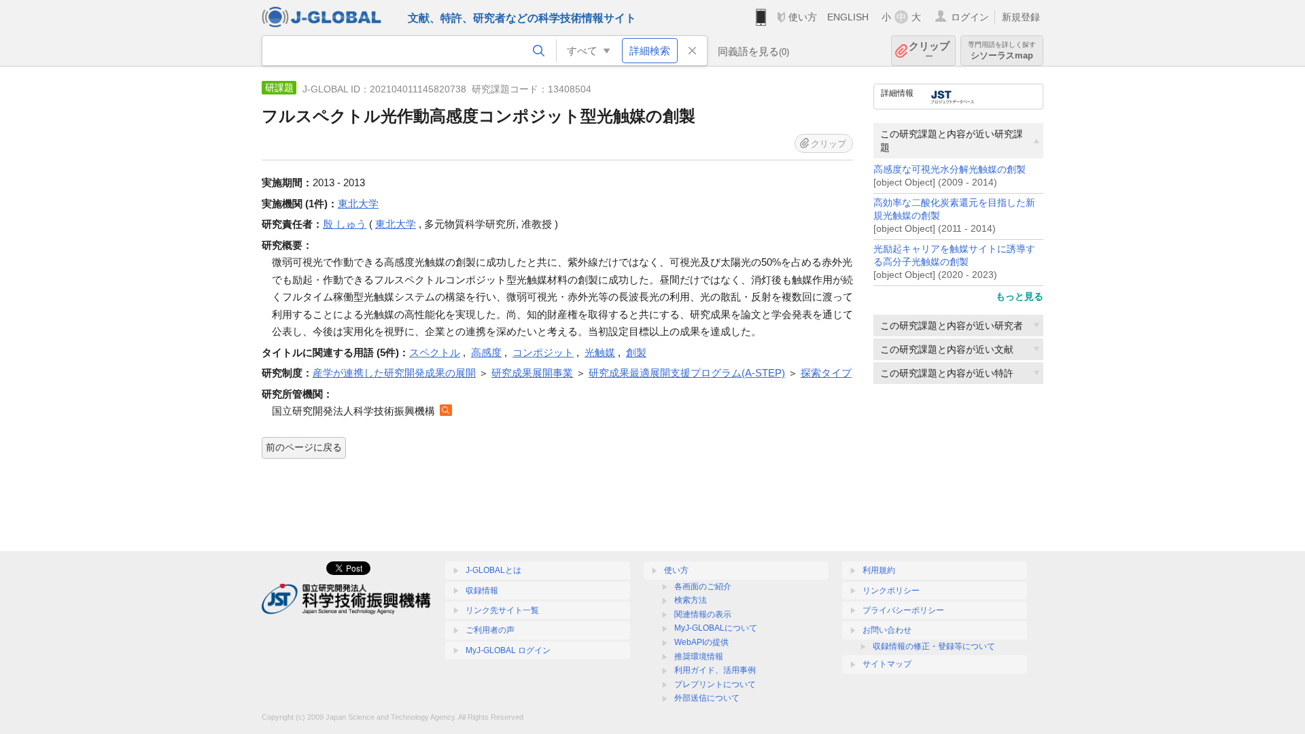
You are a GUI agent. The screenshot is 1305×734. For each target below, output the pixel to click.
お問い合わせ (887, 630)
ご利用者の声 (490, 630)
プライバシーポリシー (903, 610)
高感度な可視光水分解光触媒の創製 (949, 169)
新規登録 (1021, 17)
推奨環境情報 (698, 656)
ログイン (970, 17)
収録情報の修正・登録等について (934, 646)
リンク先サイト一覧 (502, 610)
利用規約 (879, 570)
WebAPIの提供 (701, 642)
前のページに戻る (304, 447)
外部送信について (707, 698)
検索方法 (690, 600)
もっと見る (1019, 296)
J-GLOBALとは (493, 570)
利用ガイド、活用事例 (715, 670)
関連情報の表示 (702, 614)
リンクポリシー (891, 590)
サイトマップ (887, 664)
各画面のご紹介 (702, 586)
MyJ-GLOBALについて (715, 628)
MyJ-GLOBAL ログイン (508, 650)
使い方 (802, 17)
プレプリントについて (715, 684)
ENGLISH (848, 17)
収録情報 (482, 590)
